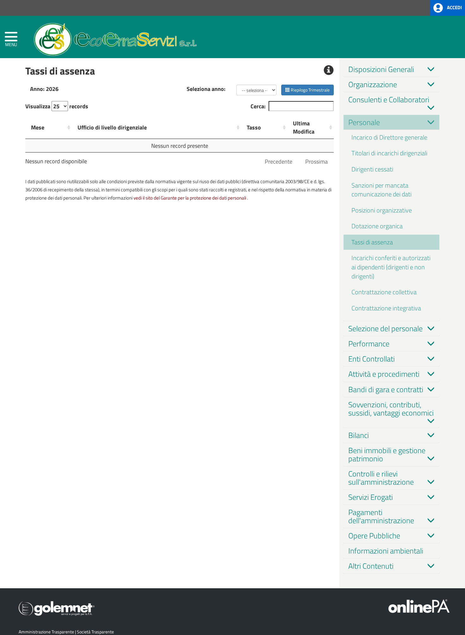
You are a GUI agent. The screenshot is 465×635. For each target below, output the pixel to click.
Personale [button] (364, 122)
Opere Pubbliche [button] (374, 535)
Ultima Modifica (303, 127)
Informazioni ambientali (385, 550)
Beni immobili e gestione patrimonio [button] (386, 454)
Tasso (254, 127)
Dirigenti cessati (372, 169)
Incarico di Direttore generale (389, 137)
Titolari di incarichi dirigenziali (389, 153)
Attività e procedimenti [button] (383, 374)
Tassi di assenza (372, 242)
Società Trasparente (95, 631)
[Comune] (115, 38)
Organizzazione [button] (372, 84)
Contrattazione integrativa (386, 308)
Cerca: (258, 106)
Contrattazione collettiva (384, 292)
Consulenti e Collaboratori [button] (388, 99)
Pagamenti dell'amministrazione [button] (381, 516)
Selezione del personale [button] (385, 328)
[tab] (391, 69)
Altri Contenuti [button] (371, 566)
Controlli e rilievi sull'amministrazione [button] (381, 478)
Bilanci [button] (358, 435)
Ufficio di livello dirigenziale (112, 127)
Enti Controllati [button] (371, 358)
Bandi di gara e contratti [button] (385, 389)
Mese (37, 127)
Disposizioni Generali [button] (381, 69)
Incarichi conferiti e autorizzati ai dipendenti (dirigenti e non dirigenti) (391, 267)
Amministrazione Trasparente (46, 631)
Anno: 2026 (44, 89)
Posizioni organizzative (381, 210)
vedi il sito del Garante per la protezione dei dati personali (189, 197)
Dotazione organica (377, 226)
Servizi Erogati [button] (370, 497)
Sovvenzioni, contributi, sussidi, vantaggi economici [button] (391, 408)
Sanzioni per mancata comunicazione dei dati (381, 189)
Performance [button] (368, 343)
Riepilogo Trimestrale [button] (310, 90)
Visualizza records (56, 106)
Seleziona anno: (206, 89)
